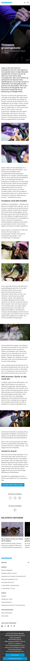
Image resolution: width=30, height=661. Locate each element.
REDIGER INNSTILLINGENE (15, 658)
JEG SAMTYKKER (15, 655)
